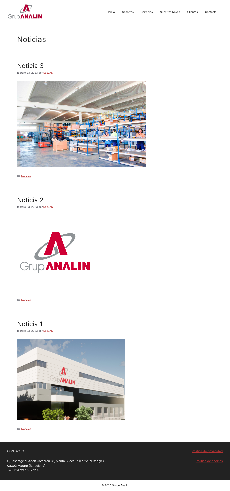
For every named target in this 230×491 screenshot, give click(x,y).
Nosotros (128, 12)
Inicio (111, 12)
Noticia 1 (30, 324)
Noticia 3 (30, 65)
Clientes (192, 12)
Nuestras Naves (170, 12)
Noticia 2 (30, 200)
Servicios (147, 12)
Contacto (211, 12)
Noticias (26, 176)
